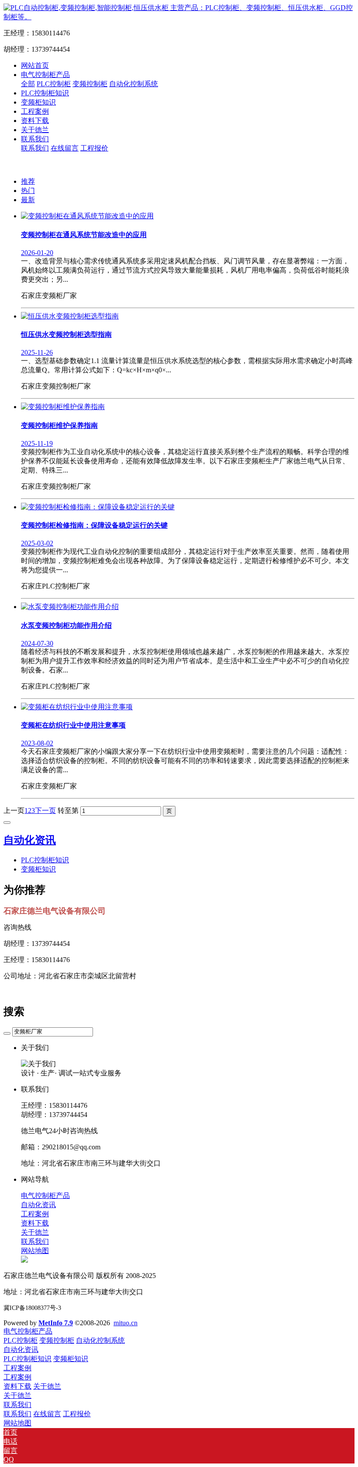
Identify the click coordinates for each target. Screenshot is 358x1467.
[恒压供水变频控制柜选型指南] (70, 316)
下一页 (45, 810)
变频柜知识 (38, 869)
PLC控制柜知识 (45, 860)
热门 (28, 190)
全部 (28, 84)
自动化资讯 (29, 840)
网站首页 (35, 65)
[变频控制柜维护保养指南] (63, 406)
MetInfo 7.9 (55, 1323)
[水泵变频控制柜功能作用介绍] (70, 606)
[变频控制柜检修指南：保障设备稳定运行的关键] (98, 507)
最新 (28, 199)
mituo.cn (126, 1323)
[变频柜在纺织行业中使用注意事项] (77, 707)
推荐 (28, 181)
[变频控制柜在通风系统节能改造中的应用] (87, 216)
